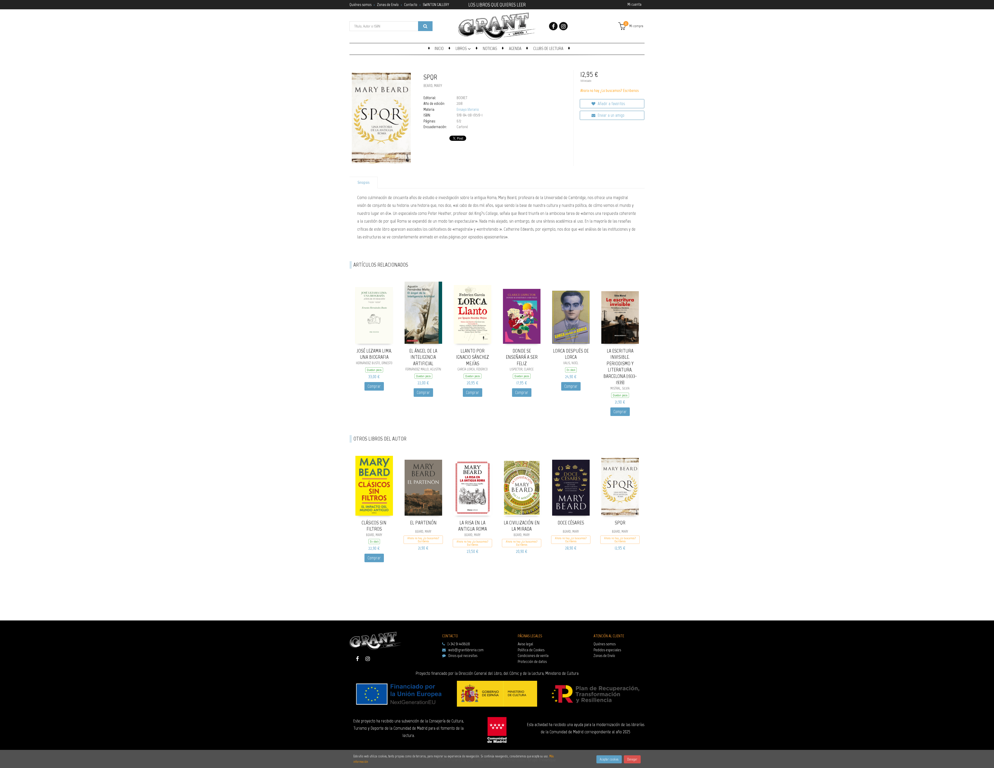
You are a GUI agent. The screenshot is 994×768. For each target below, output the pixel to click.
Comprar (374, 386)
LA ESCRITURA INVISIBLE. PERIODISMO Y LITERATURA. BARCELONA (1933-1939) (620, 367)
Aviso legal (525, 643)
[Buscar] (425, 26)
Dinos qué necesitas (462, 655)
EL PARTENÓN (423, 523)
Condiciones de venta (533, 655)
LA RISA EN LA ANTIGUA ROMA (472, 526)
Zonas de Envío (388, 4)
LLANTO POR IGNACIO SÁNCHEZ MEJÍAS (472, 357)
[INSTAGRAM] (563, 26)
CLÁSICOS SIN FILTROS (374, 526)
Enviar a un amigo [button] (610, 115)
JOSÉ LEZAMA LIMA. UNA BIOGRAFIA (374, 354)
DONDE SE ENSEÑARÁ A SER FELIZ (522, 357)
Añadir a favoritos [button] (611, 103)
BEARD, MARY (432, 85)
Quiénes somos (360, 4)
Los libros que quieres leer (497, 4)
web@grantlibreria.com (466, 649)
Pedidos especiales (607, 649)
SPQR (620, 523)
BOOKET (462, 98)
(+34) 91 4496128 (459, 643)
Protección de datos (532, 661)
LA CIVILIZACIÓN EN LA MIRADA (522, 526)
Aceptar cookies (609, 759)
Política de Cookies (531, 649)
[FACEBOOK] (553, 26)
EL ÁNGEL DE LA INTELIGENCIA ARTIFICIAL (423, 357)
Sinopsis (363, 182)
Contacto (410, 4)
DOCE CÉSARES (571, 523)
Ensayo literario (468, 109)
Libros (462, 48)
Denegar (632, 759)
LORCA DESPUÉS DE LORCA (571, 354)
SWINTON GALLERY (436, 4)
